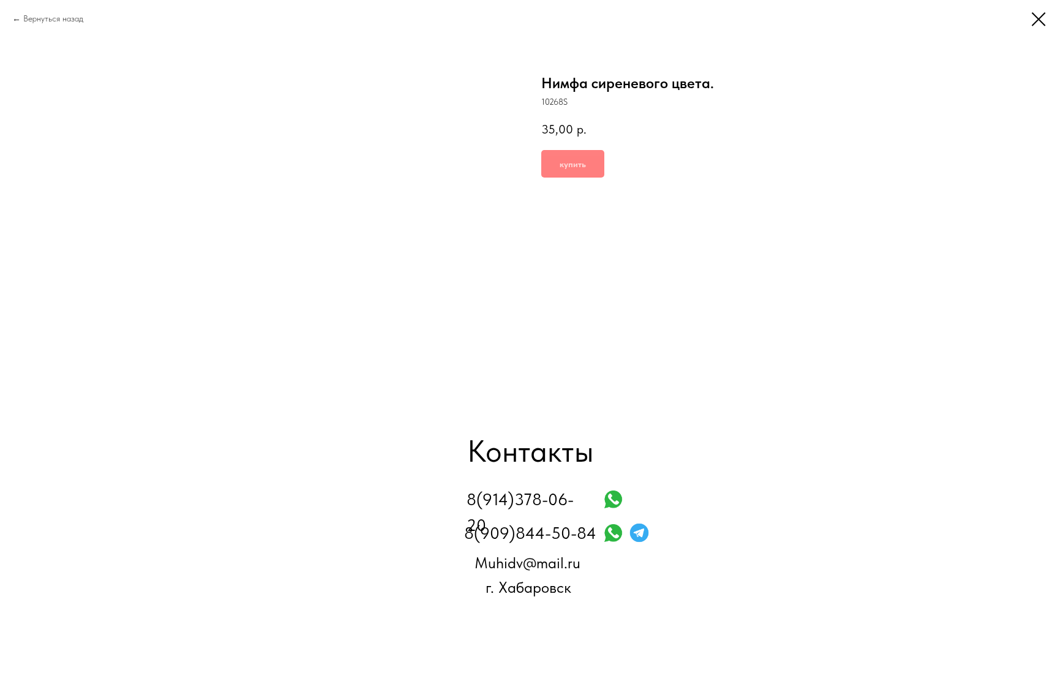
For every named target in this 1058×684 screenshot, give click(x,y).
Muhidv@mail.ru (527, 563)
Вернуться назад (53, 18)
